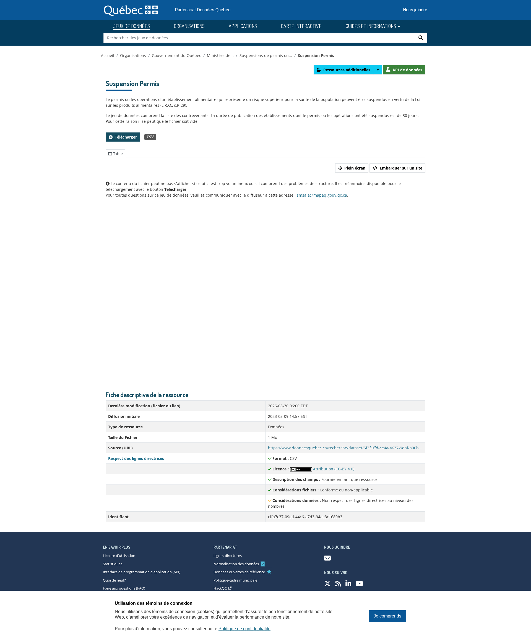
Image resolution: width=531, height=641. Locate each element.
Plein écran (354, 168)
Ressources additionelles (346, 69)
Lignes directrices (228, 555)
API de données (407, 69)
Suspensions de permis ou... (266, 55)
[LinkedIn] (348, 583)
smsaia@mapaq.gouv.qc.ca (322, 195)
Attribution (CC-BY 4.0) (333, 468)
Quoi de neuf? (114, 580)
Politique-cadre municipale (235, 580)
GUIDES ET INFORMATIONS (371, 26)
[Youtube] (359, 583)
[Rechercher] (420, 38)
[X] (327, 583)
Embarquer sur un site (401, 168)
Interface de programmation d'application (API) (141, 571)
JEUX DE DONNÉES (131, 26)
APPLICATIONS (243, 26)
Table (117, 153)
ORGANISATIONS (189, 26)
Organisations (133, 55)
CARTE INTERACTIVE (301, 26)
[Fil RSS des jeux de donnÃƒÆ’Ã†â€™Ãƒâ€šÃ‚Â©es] (338, 583)
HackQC (220, 588)
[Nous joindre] (327, 557)
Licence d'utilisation (119, 555)
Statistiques (112, 563)
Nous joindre (415, 9)
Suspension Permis (316, 55)
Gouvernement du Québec (176, 55)
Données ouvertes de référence (239, 571)
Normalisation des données (236, 563)
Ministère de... (220, 55)
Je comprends (387, 616)
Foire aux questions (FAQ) (124, 588)
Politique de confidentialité (244, 628)
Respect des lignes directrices (136, 458)
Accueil (107, 55)
